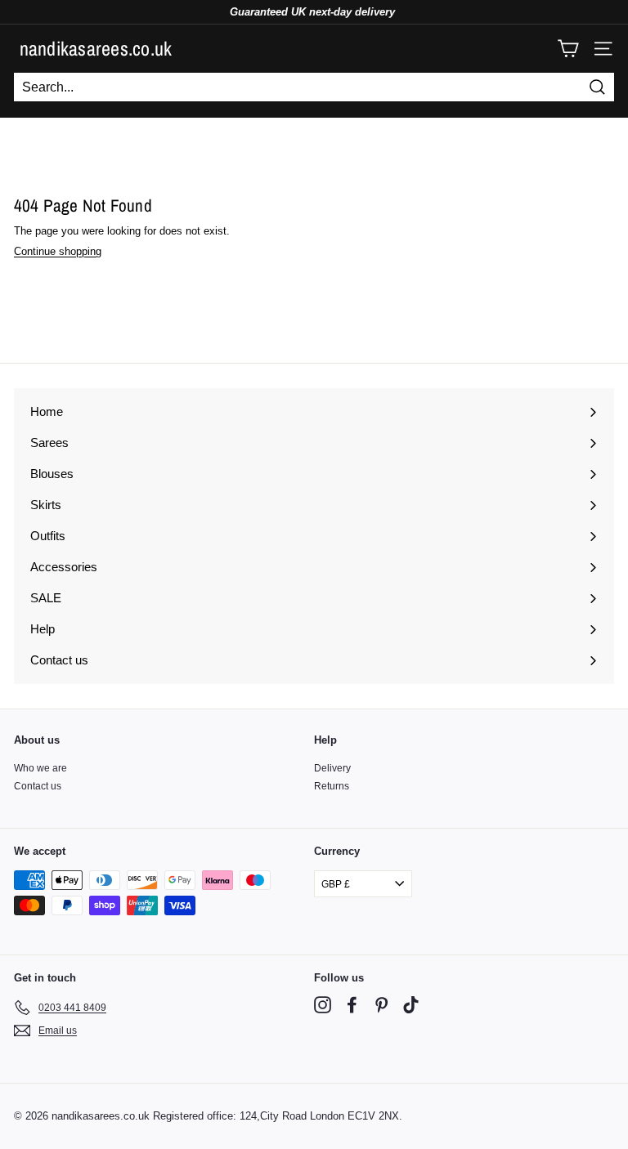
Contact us (37, 786)
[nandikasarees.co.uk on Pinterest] (381, 1004)
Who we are (40, 768)
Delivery (332, 768)
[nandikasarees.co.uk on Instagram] (322, 1004)
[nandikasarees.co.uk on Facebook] (352, 1004)
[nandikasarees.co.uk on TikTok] (410, 1004)
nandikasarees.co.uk (96, 48)
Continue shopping (57, 251)
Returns (331, 786)
